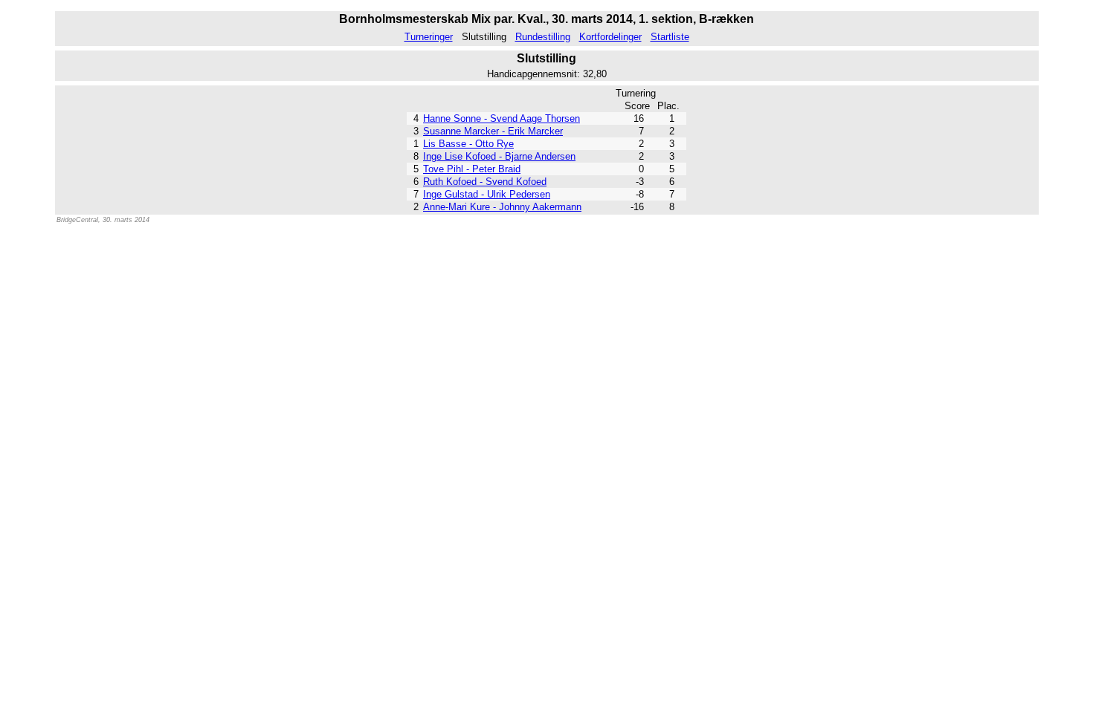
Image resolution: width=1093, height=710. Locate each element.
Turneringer (428, 36)
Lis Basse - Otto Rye (468, 143)
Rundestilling (542, 36)
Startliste (670, 36)
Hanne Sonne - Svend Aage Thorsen (501, 118)
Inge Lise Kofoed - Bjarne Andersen (499, 156)
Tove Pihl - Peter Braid (471, 169)
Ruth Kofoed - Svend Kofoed (484, 181)
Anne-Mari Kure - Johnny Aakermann (502, 206)
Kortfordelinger (610, 36)
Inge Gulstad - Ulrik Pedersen (486, 194)
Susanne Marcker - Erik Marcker (493, 131)
